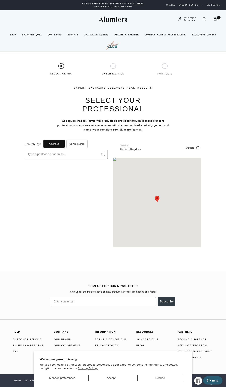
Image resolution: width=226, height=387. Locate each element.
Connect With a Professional (165, 34)
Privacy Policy (106, 345)
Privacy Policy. (88, 368)
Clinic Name (77, 144)
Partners (185, 331)
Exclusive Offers (204, 34)
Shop (13, 34)
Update (190, 147)
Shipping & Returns (28, 345)
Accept (111, 378)
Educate (72, 34)
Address (54, 144)
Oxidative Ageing (96, 34)
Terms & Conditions (111, 339)
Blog (140, 345)
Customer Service (27, 339)
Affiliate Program (192, 345)
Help (16, 331)
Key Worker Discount (194, 351)
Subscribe (167, 301)
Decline (160, 378)
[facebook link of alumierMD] (198, 381)
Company (61, 331)
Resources (145, 331)
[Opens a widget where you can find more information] (212, 380)
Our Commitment (67, 345)
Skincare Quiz (32, 34)
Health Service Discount (189, 359)
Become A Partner (126, 34)
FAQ (15, 351)
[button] (204, 19)
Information (105, 331)
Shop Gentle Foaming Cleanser (119, 5)
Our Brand (54, 34)
